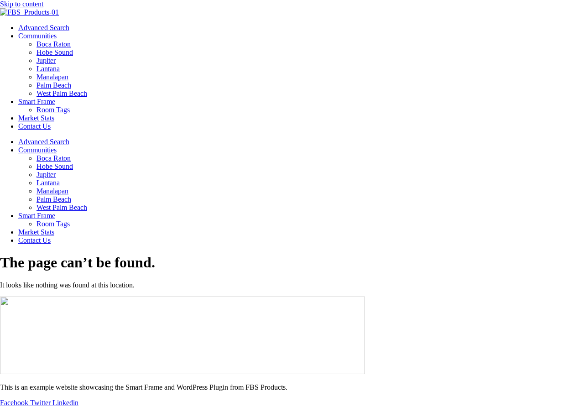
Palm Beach (53, 85)
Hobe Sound (54, 52)
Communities (37, 36)
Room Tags (53, 110)
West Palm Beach (61, 93)
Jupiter (46, 60)
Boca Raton (53, 44)
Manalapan (52, 77)
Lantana (48, 69)
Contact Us (34, 126)
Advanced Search (43, 27)
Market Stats (36, 118)
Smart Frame (36, 101)
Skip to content (21, 4)
